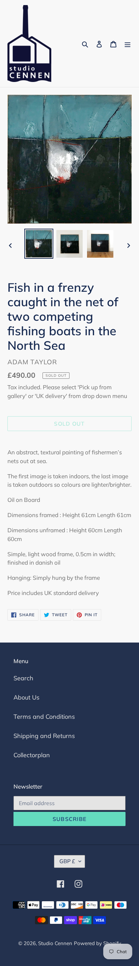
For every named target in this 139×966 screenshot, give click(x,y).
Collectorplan (31, 755)
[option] (39, 243)
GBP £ (67, 861)
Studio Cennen (55, 943)
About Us (26, 697)
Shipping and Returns (44, 736)
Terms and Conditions (44, 716)
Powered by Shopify (97, 943)
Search (23, 678)
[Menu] (127, 44)
